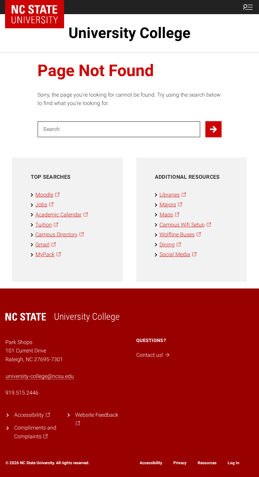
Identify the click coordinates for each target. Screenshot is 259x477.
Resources (207, 463)
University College (129, 33)
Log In (233, 463)
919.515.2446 (21, 392)
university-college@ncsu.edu (40, 376)
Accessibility (151, 463)
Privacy (179, 463)
